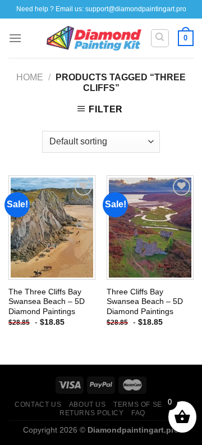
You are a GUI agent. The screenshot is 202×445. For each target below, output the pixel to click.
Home (29, 77)
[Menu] (15, 38)
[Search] (160, 38)
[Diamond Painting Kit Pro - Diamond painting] (94, 38)
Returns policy (91, 413)
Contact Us (38, 404)
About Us (87, 404)
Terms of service (149, 404)
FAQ (138, 413)
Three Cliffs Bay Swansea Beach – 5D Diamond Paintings (145, 302)
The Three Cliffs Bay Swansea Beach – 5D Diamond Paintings (46, 302)
